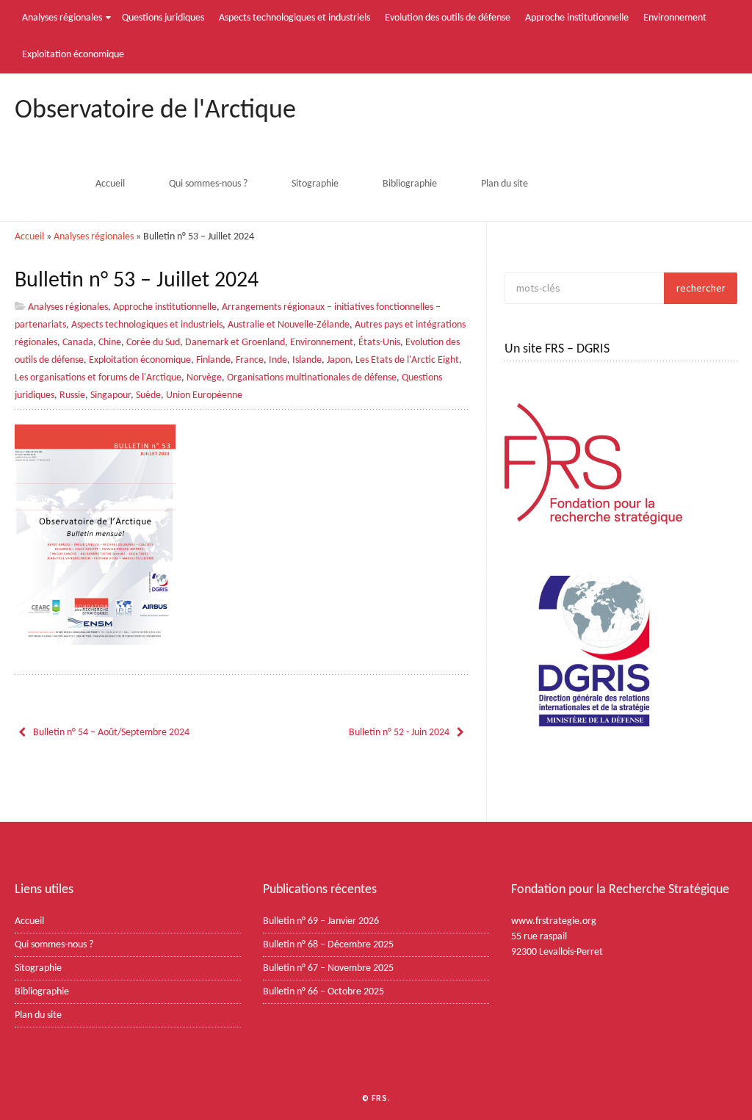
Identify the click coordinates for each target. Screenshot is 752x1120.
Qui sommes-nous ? (208, 183)
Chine (109, 342)
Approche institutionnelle (577, 18)
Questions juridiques (163, 18)
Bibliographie (410, 183)
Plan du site (504, 183)
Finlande (213, 360)
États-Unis (379, 342)
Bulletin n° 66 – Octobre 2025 (323, 991)
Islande (307, 360)
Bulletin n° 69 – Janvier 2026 (321, 921)
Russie (72, 395)
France (250, 360)
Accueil (110, 183)
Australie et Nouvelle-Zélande (289, 324)
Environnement (674, 18)
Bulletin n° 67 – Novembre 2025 (328, 968)
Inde (278, 360)
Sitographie (315, 183)
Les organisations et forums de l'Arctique (98, 377)
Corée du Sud (153, 342)
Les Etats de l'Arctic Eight (407, 360)
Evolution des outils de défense (447, 18)
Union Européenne (204, 395)
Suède (148, 395)
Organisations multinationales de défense (312, 377)
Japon (338, 360)
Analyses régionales (62, 18)
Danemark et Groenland (235, 342)
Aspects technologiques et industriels (294, 18)
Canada (77, 342)
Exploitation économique (73, 54)
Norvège (204, 377)
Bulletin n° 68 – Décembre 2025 (328, 944)
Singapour (110, 395)
